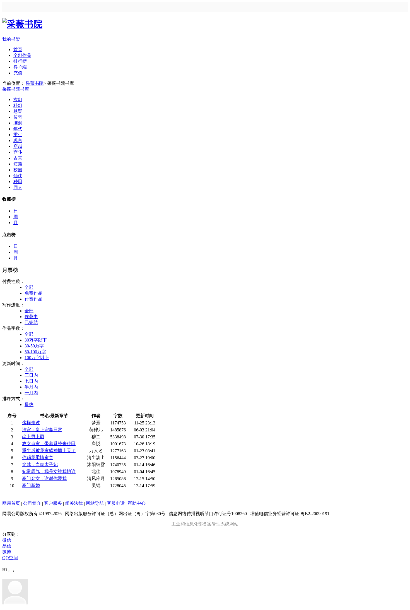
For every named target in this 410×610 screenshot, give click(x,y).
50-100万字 (35, 351)
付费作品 (33, 299)
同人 (17, 187)
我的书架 (11, 39)
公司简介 (32, 503)
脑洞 (17, 123)
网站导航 (95, 503)
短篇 (17, 164)
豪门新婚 (31, 485)
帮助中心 (137, 503)
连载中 (31, 316)
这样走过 (31, 422)
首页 (17, 49)
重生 (17, 134)
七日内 (31, 381)
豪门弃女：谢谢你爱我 (44, 478)
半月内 (31, 387)
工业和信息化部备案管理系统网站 (205, 524)
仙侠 (17, 175)
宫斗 (17, 152)
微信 (6, 540)
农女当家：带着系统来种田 (49, 443)
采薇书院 (35, 83)
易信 (6, 546)
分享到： (11, 534)
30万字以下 (36, 340)
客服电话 (116, 503)
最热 (29, 404)
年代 (17, 128)
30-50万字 (34, 346)
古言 (17, 158)
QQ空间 (10, 557)
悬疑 (17, 111)
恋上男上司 (33, 436)
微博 (6, 551)
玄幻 (17, 99)
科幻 (17, 105)
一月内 (31, 392)
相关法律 (74, 503)
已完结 (31, 322)
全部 (29, 287)
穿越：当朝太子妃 (40, 464)
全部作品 (22, 55)
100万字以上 (37, 357)
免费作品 (33, 293)
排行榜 (20, 61)
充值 (17, 73)
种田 (17, 181)
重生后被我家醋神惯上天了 (49, 450)
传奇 (17, 117)
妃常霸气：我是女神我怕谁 (49, 471)
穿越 (17, 146)
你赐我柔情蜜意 (37, 457)
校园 (17, 169)
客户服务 (53, 503)
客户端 (20, 67)
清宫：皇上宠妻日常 (42, 429)
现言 (17, 140)
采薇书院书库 (15, 89)
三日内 (31, 375)
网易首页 (11, 503)
